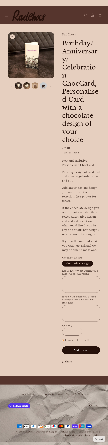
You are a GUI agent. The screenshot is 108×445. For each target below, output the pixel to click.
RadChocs (30, 432)
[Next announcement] (102, 3)
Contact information (89, 432)
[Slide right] (51, 86)
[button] (6, 15)
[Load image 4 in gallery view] (43, 85)
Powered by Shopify (46, 432)
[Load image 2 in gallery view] (26, 85)
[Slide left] (11, 86)
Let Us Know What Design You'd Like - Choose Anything (80, 272)
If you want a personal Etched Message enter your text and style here (79, 299)
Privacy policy (92, 435)
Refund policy (68, 432)
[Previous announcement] (6, 3)
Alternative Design (78, 263)
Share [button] (68, 361)
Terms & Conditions (78, 394)
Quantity (67, 325)
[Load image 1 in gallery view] (18, 85)
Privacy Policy (25, 394)
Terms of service (73, 435)
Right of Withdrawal (50, 394)
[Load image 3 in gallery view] (35, 85)
